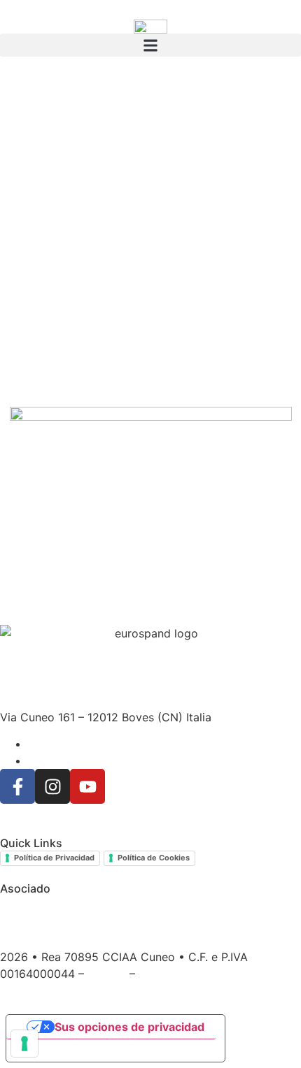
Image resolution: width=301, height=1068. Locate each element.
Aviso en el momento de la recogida (115, 1051)
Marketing (165, 974)
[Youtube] (87, 786)
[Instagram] (52, 786)
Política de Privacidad (54, 858)
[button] (150, 45)
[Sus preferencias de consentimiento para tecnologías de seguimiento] (24, 1043)
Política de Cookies (154, 858)
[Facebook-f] (17, 786)
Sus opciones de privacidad (129, 1027)
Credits (107, 974)
